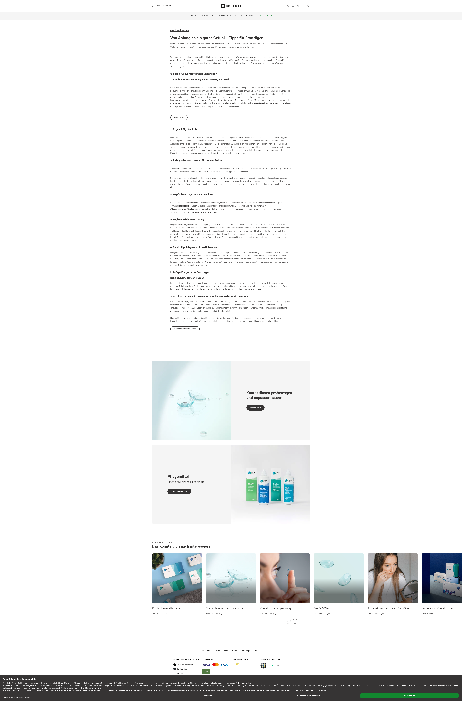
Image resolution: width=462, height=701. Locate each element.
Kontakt (217, 651)
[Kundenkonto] (297, 6)
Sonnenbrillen (207, 16)
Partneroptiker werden (250, 651)
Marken (238, 16)
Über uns (206, 651)
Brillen (192, 16)
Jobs (226, 651)
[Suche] (288, 6)
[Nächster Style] (288, 621)
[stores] (293, 6)
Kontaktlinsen (224, 16)
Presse (234, 651)
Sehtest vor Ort (265, 16)
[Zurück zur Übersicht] (177, 578)
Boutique (250, 16)
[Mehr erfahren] (231, 578)
